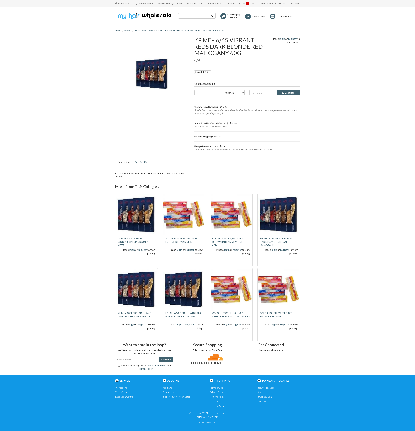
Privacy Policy (146, 368)
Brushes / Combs (266, 396)
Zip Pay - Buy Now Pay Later (176, 396)
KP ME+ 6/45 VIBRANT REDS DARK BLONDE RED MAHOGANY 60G (191, 30)
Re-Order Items (195, 3)
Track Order (121, 392)
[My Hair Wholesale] (144, 15)
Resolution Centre (124, 396)
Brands (128, 30)
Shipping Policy (217, 405)
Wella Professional (144, 30)
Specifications (142, 162)
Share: (198, 72)
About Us (167, 387)
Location (230, 3)
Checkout (295, 3)
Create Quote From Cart (272, 3)
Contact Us (168, 392)
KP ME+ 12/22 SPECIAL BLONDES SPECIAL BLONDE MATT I (133, 242)
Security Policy (217, 401)
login (282, 38)
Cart (247, 3)
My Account (121, 387)
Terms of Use (216, 387)
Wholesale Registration (170, 3)
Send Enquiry (214, 3)
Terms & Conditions (156, 365)
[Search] (212, 16)
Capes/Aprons (264, 401)
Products (122, 3)
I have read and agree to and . (146, 367)
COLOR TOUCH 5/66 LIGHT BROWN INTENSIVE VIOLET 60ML (228, 242)
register (292, 38)
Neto (217, 422)
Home (118, 30)
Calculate (289, 92)
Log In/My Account (143, 3)
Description (124, 162)
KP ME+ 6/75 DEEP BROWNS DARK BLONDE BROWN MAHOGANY (276, 242)
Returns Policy (217, 396)
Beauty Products (265, 387)
